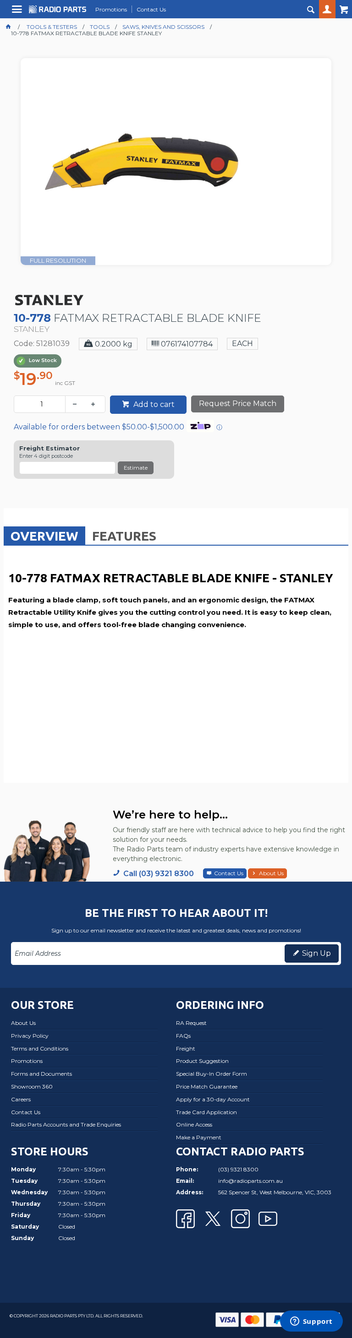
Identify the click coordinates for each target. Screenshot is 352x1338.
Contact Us (228, 873)
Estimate (136, 467)
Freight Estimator (49, 448)
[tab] (44, 535)
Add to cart (153, 404)
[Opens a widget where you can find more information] (311, 1322)
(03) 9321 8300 (238, 1169)
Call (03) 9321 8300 (158, 873)
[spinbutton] (41, 404)
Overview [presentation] (44, 536)
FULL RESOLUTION (58, 260)
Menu (18, 12)
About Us (271, 873)
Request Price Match (237, 403)
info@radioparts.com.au (250, 1180)
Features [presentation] (124, 536)
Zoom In (185, 174)
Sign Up (316, 953)
